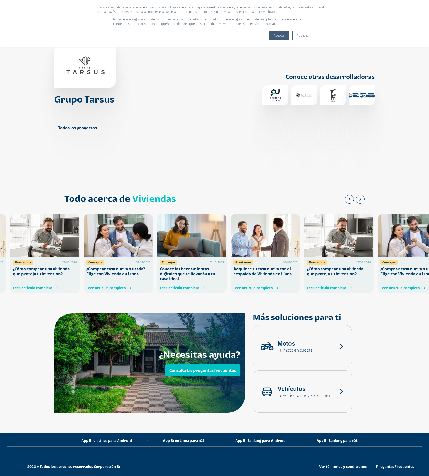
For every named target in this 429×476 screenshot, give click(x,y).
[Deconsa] (362, 95)
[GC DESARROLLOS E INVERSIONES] (333, 95)
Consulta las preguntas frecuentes (202, 370)
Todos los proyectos (77, 127)
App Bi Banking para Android (260, 440)
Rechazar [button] (303, 35)
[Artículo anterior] (349, 199)
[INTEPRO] (304, 95)
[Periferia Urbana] (275, 95)
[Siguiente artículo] (360, 199)
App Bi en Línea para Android (106, 440)
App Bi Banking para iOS (337, 440)
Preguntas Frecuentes (395, 466)
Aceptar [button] (279, 35)
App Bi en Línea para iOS (183, 440)
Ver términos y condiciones (343, 466)
